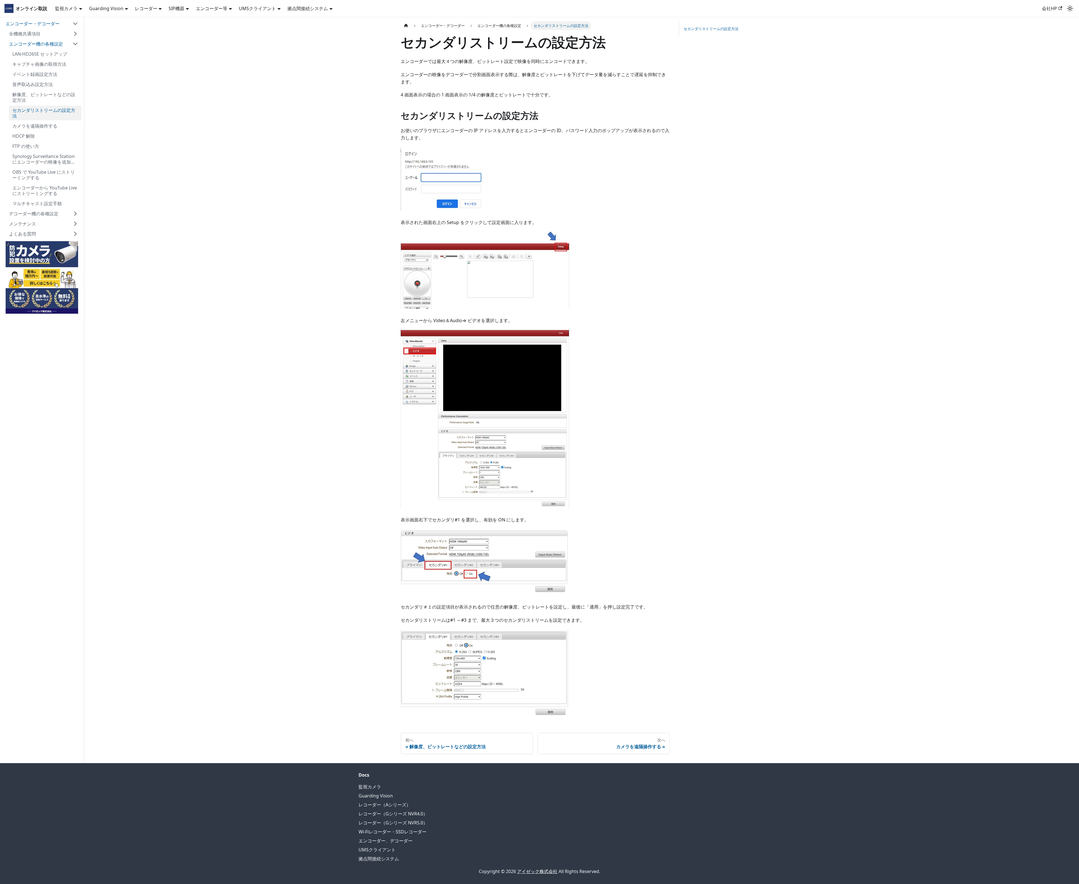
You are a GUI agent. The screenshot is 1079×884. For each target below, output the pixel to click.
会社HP (1049, 8)
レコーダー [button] (146, 8)
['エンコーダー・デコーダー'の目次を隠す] (75, 23)
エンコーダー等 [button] (211, 8)
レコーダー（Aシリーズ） (385, 805)
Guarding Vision (376, 796)
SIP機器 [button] (176, 8)
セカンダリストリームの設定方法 (711, 28)
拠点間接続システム (379, 859)
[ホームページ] (406, 25)
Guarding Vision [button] (106, 8)
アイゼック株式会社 (537, 871)
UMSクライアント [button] (257, 8)
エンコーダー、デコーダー (385, 841)
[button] (43, 33)
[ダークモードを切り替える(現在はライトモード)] (1070, 8)
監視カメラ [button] (66, 8)
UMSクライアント (377, 850)
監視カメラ (370, 787)
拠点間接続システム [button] (307, 8)
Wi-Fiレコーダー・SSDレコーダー (393, 832)
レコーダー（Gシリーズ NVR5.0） (393, 823)
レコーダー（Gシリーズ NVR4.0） (393, 814)
